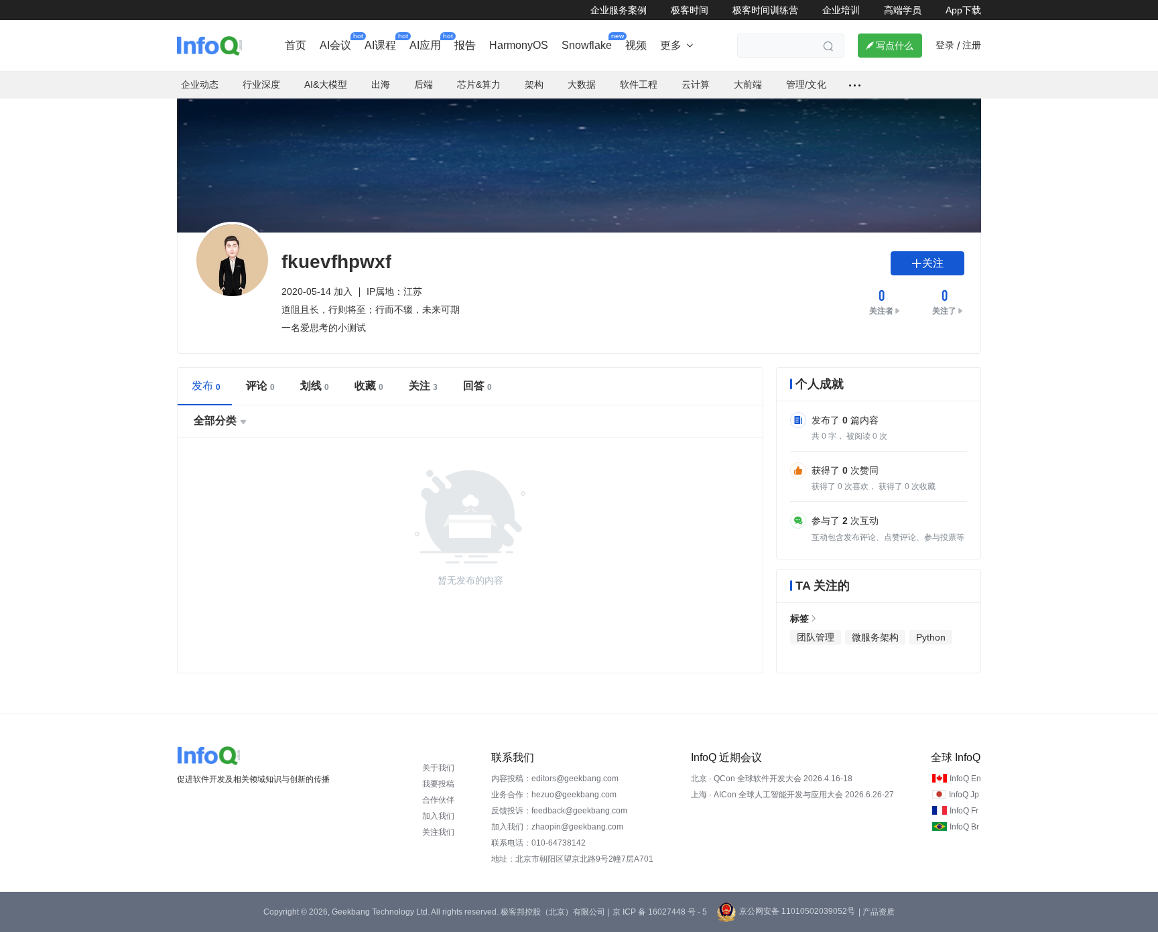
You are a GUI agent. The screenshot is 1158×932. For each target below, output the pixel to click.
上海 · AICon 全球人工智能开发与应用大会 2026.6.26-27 (792, 794)
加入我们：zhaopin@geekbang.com (557, 826)
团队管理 (815, 637)
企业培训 (841, 10)
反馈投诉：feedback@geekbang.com (559, 810)
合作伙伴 (438, 800)
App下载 (963, 10)
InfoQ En (965, 778)
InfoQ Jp (964, 794)
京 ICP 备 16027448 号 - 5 (660, 912)
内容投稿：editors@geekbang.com (555, 778)
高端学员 (902, 10)
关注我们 (438, 832)
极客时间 (689, 10)
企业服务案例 (618, 10)
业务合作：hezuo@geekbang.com (554, 794)
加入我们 (438, 816)
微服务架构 (875, 637)
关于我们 (438, 768)
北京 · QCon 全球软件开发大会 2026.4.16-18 (771, 778)
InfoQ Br (964, 826)
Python (931, 637)
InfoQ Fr (964, 810)
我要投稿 (438, 784)
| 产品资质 (876, 912)
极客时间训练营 (765, 10)
